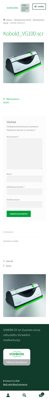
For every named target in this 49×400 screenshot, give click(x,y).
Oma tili (9, 261)
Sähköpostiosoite (16, 186)
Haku (24, 395)
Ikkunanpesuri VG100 (22, 19)
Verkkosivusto (13, 199)
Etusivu (9, 19)
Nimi (10, 174)
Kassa (8, 265)
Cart (38, 393)
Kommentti (13, 136)
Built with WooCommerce (15, 384)
